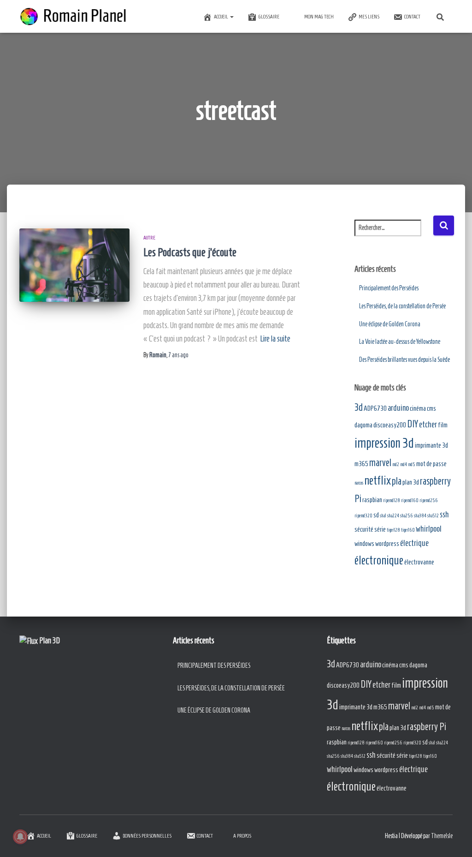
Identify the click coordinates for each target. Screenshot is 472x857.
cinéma (418, 408)
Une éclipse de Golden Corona (389, 324)
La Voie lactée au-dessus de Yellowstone (399, 341)
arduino (398, 408)
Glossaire (269, 16)
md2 (395, 464)
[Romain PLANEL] (74, 16)
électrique (414, 543)
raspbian (372, 499)
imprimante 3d (431, 445)
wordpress (387, 543)
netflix (377, 480)
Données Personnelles (147, 836)
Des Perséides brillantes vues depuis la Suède (404, 359)
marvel (380, 462)
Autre (149, 237)
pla (396, 481)
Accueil (221, 16)
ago (178, 355)
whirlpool (429, 528)
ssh (444, 514)
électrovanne (419, 562)
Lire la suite (275, 338)
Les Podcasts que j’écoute (189, 252)
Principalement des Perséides (389, 288)
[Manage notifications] (20, 836)
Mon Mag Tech (319, 16)
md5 (411, 464)
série (380, 529)
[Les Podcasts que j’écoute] (74, 265)
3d (358, 407)
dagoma (363, 425)
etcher (428, 424)
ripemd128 (391, 500)
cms (431, 408)
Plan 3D (49, 640)
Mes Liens (369, 16)
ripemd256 (428, 500)
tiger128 (393, 530)
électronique (378, 560)
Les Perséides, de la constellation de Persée (402, 306)
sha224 (393, 515)
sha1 (383, 515)
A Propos (242, 836)
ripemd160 (410, 500)
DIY (412, 424)
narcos (358, 482)
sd (376, 515)
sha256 (406, 515)
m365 (361, 463)
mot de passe (431, 463)
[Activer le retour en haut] (454, 838)
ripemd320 (363, 515)
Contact (412, 16)
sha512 (433, 515)
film (443, 425)
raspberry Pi (426, 726)
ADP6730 (375, 408)
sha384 (420, 515)
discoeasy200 (389, 425)
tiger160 (408, 530)
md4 (403, 464)
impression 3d (384, 443)
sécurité (363, 529)
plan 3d (410, 482)
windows (364, 543)
